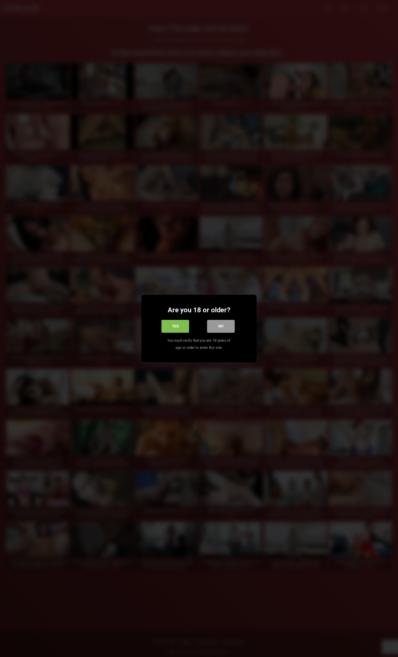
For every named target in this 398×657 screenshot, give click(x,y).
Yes (175, 326)
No (221, 326)
